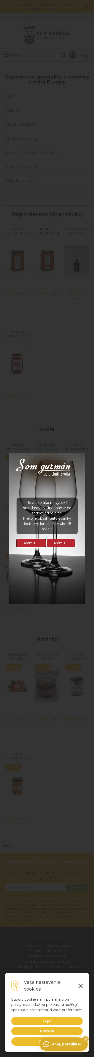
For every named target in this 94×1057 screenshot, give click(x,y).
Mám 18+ (31, 543)
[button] (86, 1039)
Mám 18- (61, 543)
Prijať (47, 1021)
